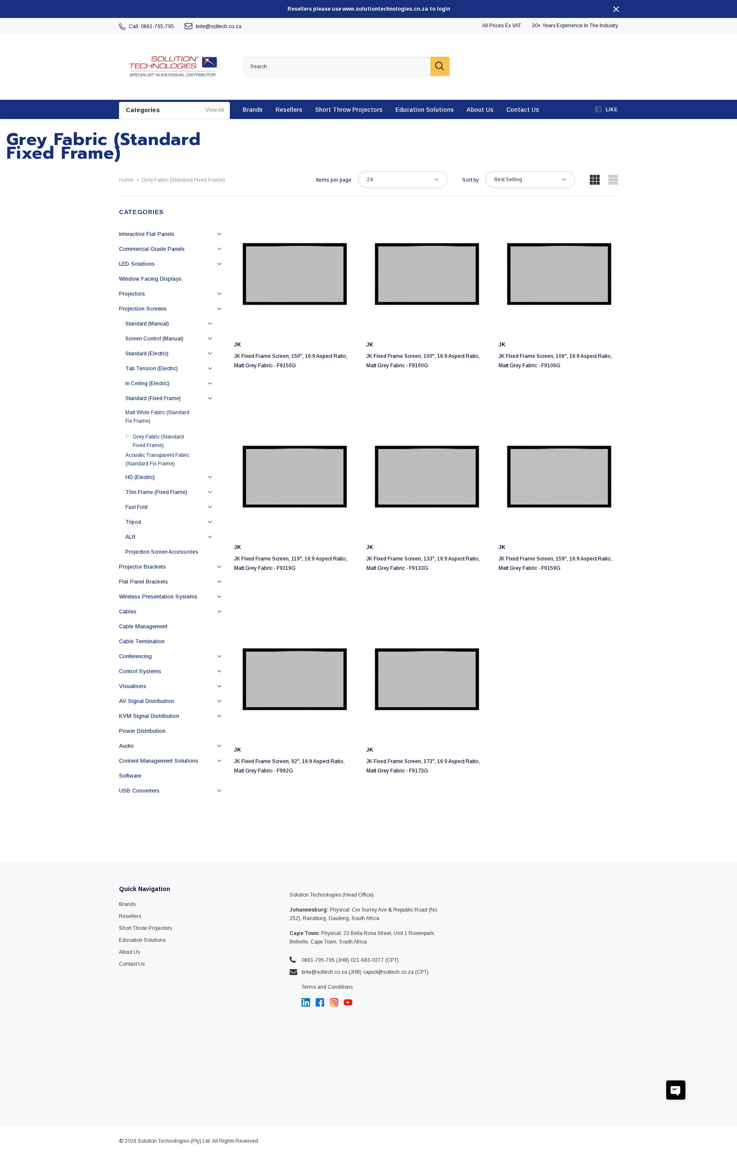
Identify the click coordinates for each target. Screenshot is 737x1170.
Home (126, 180)
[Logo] (174, 66)
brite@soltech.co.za (218, 26)
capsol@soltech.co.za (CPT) (396, 972)
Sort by (470, 180)
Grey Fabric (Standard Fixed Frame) (183, 180)
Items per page (333, 180)
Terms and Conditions (327, 987)
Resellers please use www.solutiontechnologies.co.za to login (368, 9)
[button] (675, 1090)
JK (237, 345)
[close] (616, 9)
